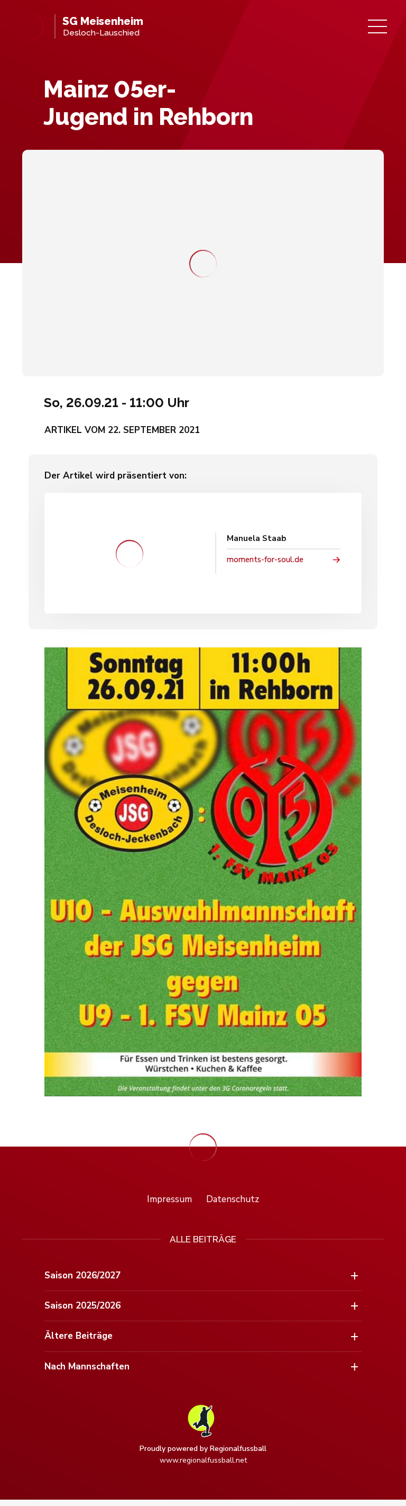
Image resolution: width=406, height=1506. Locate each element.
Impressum (169, 1199)
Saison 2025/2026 (82, 1306)
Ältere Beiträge (78, 1336)
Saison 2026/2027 (82, 1275)
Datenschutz (232, 1199)
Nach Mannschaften (87, 1366)
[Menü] (377, 26)
